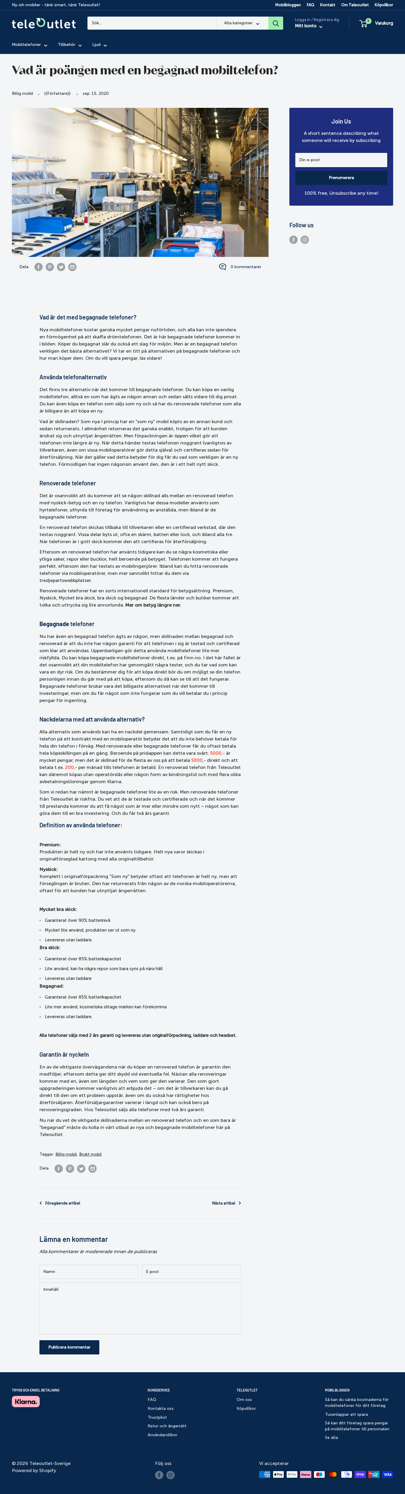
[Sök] (275, 23)
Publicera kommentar (69, 1347)
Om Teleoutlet (355, 5)
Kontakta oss (161, 1408)
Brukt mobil (90, 1154)
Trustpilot (157, 1417)
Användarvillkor (162, 1434)
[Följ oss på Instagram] (305, 239)
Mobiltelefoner (26, 44)
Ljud (96, 44)
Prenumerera (341, 177)
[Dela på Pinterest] (50, 267)
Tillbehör (66, 44)
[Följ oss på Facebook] (293, 239)
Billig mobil (22, 93)
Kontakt (327, 5)
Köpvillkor (384, 5)
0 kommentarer (246, 266)
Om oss (244, 1399)
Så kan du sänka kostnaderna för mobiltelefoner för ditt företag (357, 1402)
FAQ (310, 5)
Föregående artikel (62, 1203)
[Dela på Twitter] (61, 267)
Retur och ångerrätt (167, 1426)
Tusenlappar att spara (346, 1414)
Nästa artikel (223, 1203)
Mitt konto (306, 26)
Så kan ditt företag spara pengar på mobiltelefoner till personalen (357, 1426)
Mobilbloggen (288, 5)
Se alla (331, 1437)
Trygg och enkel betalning (35, 1390)
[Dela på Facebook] (38, 267)
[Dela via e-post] (72, 267)
